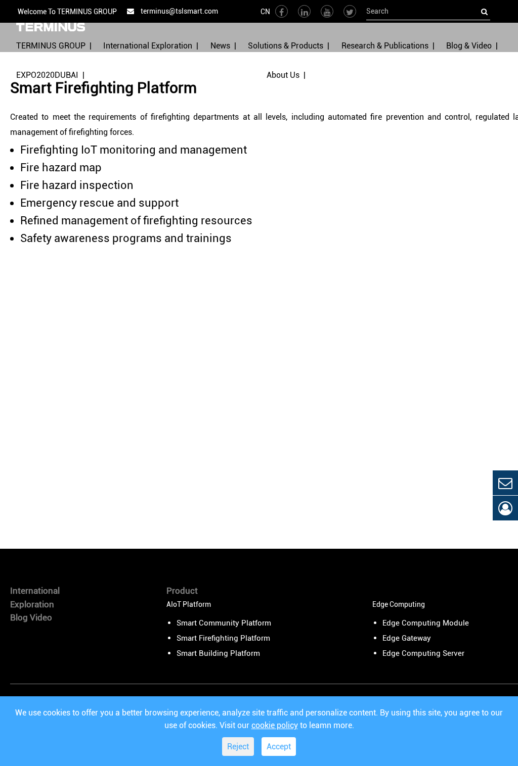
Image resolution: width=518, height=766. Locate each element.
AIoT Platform (188, 604)
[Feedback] (505, 508)
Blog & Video (469, 46)
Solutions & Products (285, 46)
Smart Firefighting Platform (223, 638)
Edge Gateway (406, 638)
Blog (19, 617)
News (220, 46)
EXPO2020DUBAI (47, 75)
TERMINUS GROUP (50, 46)
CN (265, 12)
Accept (279, 746)
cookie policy (274, 725)
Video (41, 617)
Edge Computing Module (425, 623)
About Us (283, 75)
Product (182, 591)
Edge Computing (398, 604)
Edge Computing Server (423, 653)
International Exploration (147, 46)
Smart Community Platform (224, 623)
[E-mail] (505, 482)
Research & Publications (384, 46)
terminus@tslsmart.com (178, 11)
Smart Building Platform (218, 653)
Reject (238, 746)
